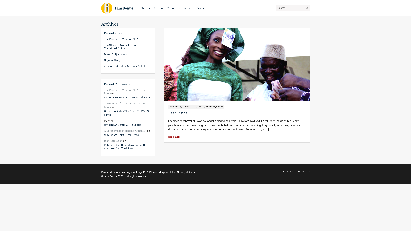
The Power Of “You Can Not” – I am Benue (125, 92)
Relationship (175, 106)
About (188, 8)
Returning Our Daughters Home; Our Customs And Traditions (125, 146)
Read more (176, 137)
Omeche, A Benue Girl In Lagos (122, 125)
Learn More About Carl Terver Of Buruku (128, 97)
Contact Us (303, 171)
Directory (173, 8)
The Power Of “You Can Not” (121, 39)
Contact (202, 8)
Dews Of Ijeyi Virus (115, 54)
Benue (145, 8)
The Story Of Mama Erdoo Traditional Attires (120, 46)
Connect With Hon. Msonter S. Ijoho (125, 66)
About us (287, 171)
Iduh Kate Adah (113, 141)
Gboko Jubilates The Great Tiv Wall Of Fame (127, 112)
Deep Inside (177, 113)
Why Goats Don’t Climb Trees (121, 135)
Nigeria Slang (112, 60)
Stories (158, 8)
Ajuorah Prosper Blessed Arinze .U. (125, 131)
